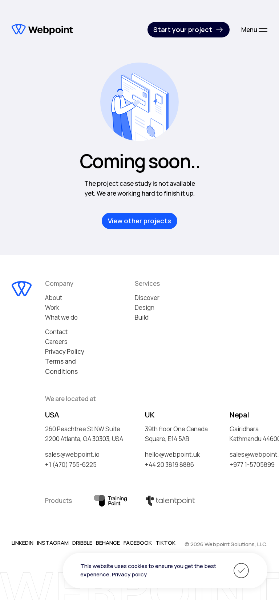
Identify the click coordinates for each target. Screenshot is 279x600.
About (53, 297)
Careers (56, 341)
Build (142, 317)
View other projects (139, 220)
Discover (147, 297)
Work (52, 307)
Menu (249, 29)
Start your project (182, 29)
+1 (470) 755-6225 (71, 464)
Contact (56, 332)
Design (144, 307)
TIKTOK (165, 543)
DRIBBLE (82, 543)
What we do (61, 317)
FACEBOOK (138, 543)
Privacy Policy (64, 351)
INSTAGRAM (53, 543)
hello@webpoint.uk (172, 454)
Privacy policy (129, 574)
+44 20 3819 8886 (169, 464)
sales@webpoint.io (72, 454)
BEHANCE (108, 543)
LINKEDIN (22, 543)
